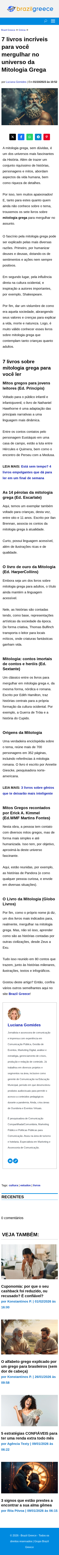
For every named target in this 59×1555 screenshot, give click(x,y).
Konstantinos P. (19, 1301)
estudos (25, 1185)
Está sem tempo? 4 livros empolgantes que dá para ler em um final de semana (27, 472)
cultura (13, 1185)
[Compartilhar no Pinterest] (46, 137)
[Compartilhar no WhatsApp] (29, 137)
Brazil (14, 994)
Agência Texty (18, 1444)
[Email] (10, 1160)
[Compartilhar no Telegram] (38, 137)
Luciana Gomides (16, 82)
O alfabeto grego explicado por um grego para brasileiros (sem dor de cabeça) (29, 1366)
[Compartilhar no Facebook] (21, 137)
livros (36, 1185)
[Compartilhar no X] (12, 137)
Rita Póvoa (15, 1510)
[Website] (15, 1160)
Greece (24, 994)
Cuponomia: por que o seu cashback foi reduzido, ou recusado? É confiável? (25, 1291)
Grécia (22, 30)
